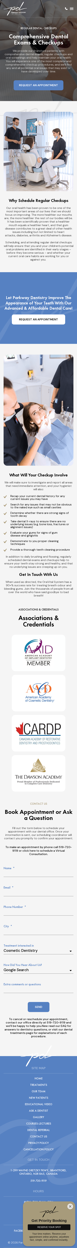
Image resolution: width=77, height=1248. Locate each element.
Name (8, 868)
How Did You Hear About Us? (23, 965)
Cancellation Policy (38, 1149)
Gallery (38, 1117)
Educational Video (38, 1104)
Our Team (38, 1091)
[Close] (70, 1206)
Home (39, 1078)
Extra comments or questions (22, 984)
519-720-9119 (66, 8)
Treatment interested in (19, 945)
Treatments (38, 1085)
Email (7, 887)
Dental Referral (38, 1130)
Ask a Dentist (38, 1110)
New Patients (38, 1097)
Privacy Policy (38, 1143)
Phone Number (14, 906)
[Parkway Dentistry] (15, 9)
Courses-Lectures (38, 1123)
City (7, 926)
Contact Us (38, 1136)
